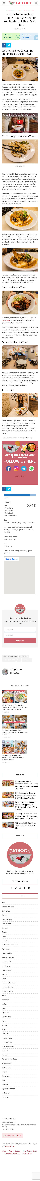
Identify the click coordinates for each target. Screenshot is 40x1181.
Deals (4, 936)
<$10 (4, 656)
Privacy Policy (27, 1153)
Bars (3, 902)
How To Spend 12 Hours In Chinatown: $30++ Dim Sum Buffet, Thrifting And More (25, 795)
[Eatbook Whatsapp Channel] (31, 469)
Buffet (4, 915)
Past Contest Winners (30, 1151)
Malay (4, 1029)
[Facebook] (4, 45)
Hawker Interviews (9, 983)
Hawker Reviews (8, 987)
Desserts (5, 940)
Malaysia (5, 1034)
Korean (4, 1025)
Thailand (5, 1084)
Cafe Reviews (7, 919)
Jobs (10, 1151)
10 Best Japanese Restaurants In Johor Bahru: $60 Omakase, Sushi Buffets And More (26, 816)
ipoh (18, 660)
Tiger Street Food (8, 1089)
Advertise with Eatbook (12, 1136)
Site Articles (6, 1067)
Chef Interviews (8, 924)
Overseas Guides (8, 1046)
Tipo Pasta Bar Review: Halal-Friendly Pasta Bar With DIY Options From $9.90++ (14, 732)
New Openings (7, 1042)
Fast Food (5, 949)
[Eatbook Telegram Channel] (24, 469)
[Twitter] (8, 45)
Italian (4, 1004)
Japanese (5, 1012)
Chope (4, 932)
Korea (4, 1021)
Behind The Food (8, 907)
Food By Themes (8, 957)
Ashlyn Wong (16, 669)
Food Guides (6, 962)
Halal (4, 979)
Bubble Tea (6, 911)
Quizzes (5, 1051)
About (4, 1151)
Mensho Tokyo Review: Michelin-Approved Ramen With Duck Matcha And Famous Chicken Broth (14, 707)
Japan (4, 1008)
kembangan (27, 660)
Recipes (5, 1055)
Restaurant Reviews (14, 10)
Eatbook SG (20, 476)
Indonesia (5, 1000)
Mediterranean (7, 1038)
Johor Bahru (6, 1017)
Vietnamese (6, 1093)
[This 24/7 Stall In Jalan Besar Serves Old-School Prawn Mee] (8, 825)
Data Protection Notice (12, 1153)
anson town (12, 656)
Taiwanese (6, 1076)
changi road (23, 656)
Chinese (5, 928)
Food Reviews (7, 970)
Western (5, 1097)
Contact (17, 1151)
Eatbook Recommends (10, 945)
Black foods (6, 320)
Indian (4, 996)
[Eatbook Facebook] (9, 469)
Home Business (7, 991)
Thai (3, 1080)
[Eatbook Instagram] (16, 469)
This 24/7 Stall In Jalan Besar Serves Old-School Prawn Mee (26, 825)
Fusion (4, 974)
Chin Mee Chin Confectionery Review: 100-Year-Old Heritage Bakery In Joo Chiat (12, 757)
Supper (4, 1072)
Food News (6, 966)
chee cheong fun (9, 660)
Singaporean (29, 10)
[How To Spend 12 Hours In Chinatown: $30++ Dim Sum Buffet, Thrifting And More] (8, 795)
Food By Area (7, 953)
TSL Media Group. (9, 1146)
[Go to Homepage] (20, 3)
